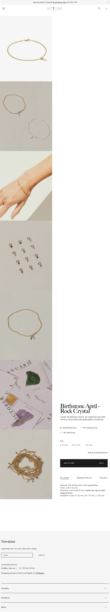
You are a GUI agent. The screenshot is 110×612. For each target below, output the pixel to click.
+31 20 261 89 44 (27, 568)
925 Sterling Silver (90, 428)
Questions (104, 478)
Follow (3, 607)
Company (5, 588)
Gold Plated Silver (69, 428)
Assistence (5, 597)
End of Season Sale (59, 2)
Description (64, 478)
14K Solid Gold (68, 432)
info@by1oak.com (8, 568)
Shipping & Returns (84, 478)
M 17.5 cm (76, 445)
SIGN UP (42, 555)
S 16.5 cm (64, 445)
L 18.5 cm (88, 445)
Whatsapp (40, 573)
